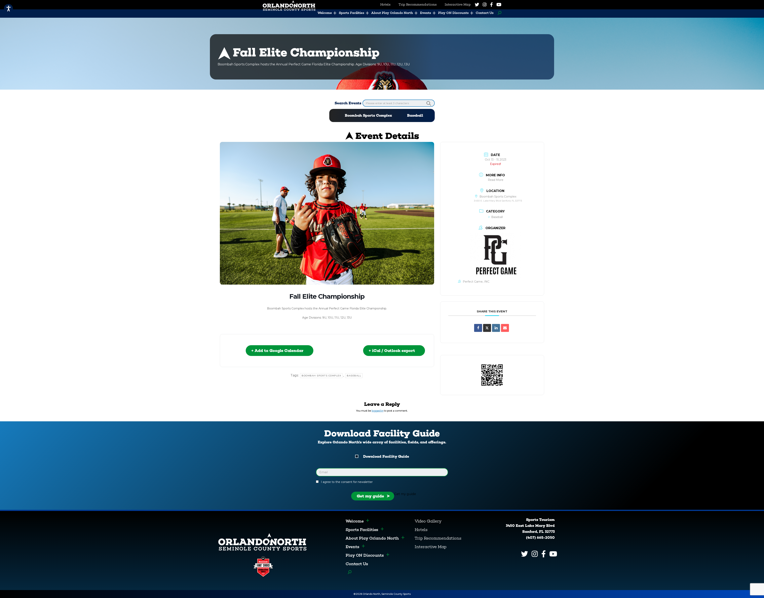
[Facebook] (491, 4)
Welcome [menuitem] (325, 13)
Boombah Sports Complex (368, 115)
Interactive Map (430, 546)
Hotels (421, 529)
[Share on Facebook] (478, 328)
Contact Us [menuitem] (485, 13)
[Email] (505, 328)
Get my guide (370, 496)
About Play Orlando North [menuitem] (392, 13)
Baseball (415, 115)
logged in (377, 410)
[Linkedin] (496, 328)
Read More (495, 180)
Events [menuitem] (425, 13)
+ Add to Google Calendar (277, 350)
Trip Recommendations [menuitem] (418, 4)
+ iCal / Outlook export (391, 350)
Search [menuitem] (498, 12)
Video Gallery (428, 521)
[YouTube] (498, 4)
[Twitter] (477, 4)
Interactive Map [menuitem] (458, 4)
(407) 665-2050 (540, 537)
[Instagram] (484, 4)
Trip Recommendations (438, 538)
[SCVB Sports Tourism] (262, 542)
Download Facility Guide (386, 456)
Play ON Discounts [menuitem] (453, 13)
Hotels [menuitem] (385, 4)
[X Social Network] (487, 328)
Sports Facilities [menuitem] (351, 13)
